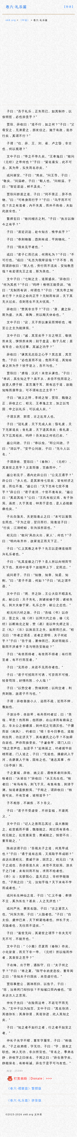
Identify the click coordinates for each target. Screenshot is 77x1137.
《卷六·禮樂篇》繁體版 (24, 1088)
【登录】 (69, 6)
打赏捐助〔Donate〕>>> (32, 1078)
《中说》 (24, 20)
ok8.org (11, 20)
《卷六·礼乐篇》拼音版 (24, 1100)
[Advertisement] (38, 63)
